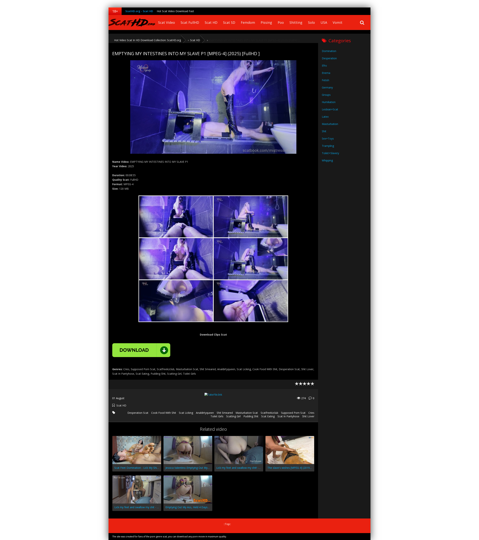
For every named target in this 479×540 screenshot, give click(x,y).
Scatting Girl (233, 416)
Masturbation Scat (247, 412)
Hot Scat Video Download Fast (175, 11)
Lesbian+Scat (330, 109)
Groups (326, 95)
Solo (311, 22)
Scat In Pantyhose (288, 416)
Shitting (295, 22)
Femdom (248, 22)
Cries (311, 412)
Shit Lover (308, 416)
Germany (327, 87)
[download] (141, 350)
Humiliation (328, 102)
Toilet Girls (216, 416)
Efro (324, 65)
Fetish (325, 80)
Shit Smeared (225, 412)
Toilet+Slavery (330, 153)
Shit (324, 131)
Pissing (266, 22)
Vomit (337, 22)
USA (324, 22)
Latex (325, 116)
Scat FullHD (190, 22)
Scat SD (229, 22)
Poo (281, 22)
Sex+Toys (328, 138)
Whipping (327, 160)
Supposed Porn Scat (293, 412)
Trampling (328, 146)
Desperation (329, 58)
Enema (326, 73)
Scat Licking (186, 412)
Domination (329, 51)
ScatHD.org (132, 22)
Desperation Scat (137, 412)
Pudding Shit (250, 416)
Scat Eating (268, 416)
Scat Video (166, 22)
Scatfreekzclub (269, 412)
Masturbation (330, 124)
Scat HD (211, 22)
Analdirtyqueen (205, 412)
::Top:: (227, 524)
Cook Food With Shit (163, 412)
